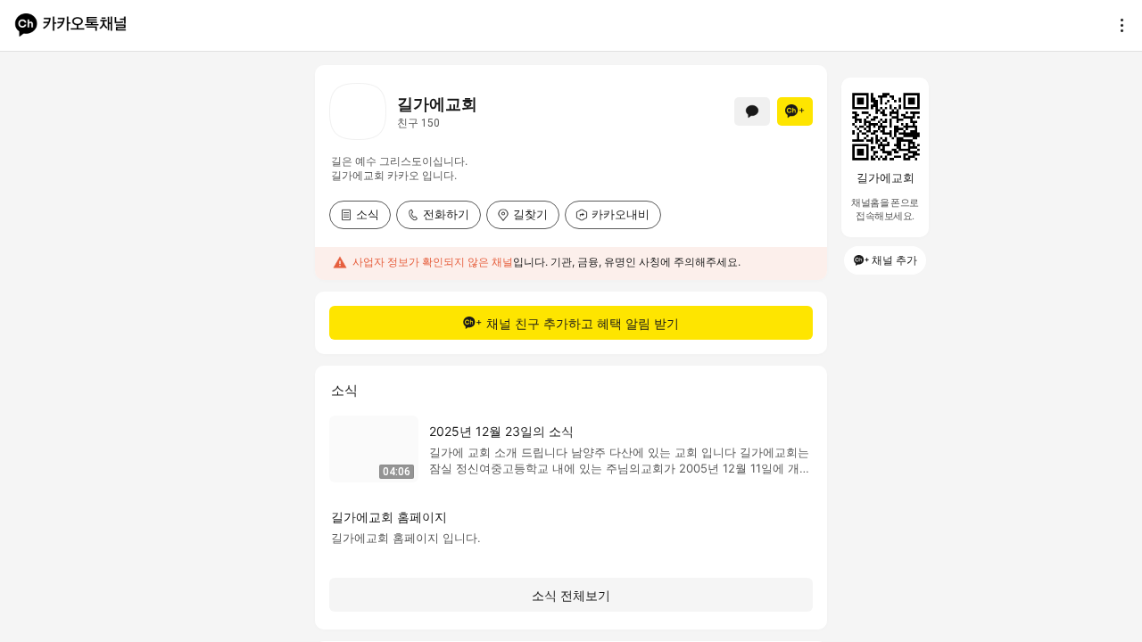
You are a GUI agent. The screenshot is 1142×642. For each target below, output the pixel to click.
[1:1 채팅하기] (752, 111)
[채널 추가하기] (795, 111)
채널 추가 (894, 260)
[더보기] (1117, 25)
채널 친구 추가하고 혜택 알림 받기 (582, 323)
